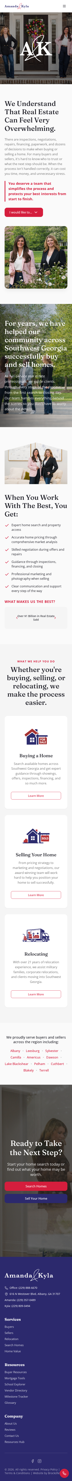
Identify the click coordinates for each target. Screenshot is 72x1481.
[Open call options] (64, 1473)
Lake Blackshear (16, 1064)
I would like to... (20, 212)
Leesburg (33, 1051)
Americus (34, 1057)
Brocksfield (55, 1473)
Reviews (10, 1429)
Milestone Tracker (16, 1396)
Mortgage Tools (15, 1378)
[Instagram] (39, 1461)
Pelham (39, 1064)
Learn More (36, 796)
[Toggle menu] (64, 6)
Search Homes (36, 1186)
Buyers (9, 1327)
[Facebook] (33, 1461)
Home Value (13, 1351)
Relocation (11, 1339)
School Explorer (15, 1384)
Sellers (9, 1333)
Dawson (52, 1057)
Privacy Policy (49, 1469)
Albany (15, 1051)
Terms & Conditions (17, 1473)
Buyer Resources (16, 1372)
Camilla (16, 1057)
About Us (11, 1423)
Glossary (10, 1402)
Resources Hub (14, 1442)
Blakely (28, 1070)
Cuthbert (57, 1064)
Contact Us (12, 1436)
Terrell (44, 1070)
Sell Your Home (36, 1198)
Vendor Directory (16, 1390)
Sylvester (51, 1051)
